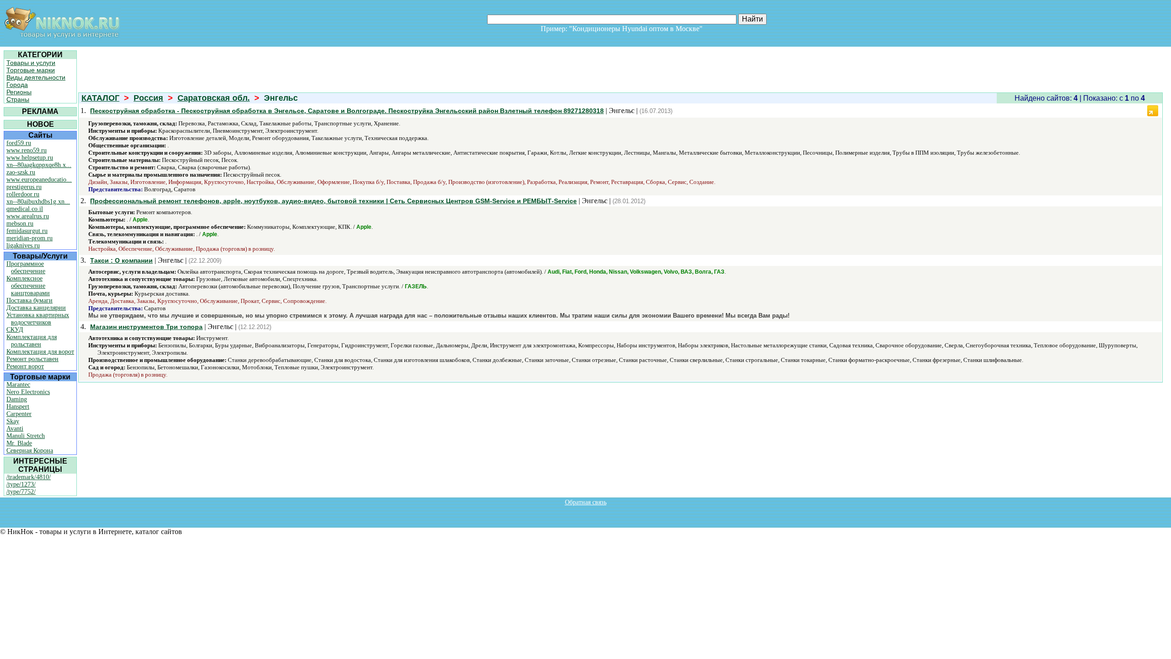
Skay (12, 421)
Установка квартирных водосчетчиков (37, 319)
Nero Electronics (28, 392)
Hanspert (17, 406)
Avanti (14, 428)
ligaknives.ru (23, 245)
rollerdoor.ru (22, 194)
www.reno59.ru (26, 150)
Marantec (18, 384)
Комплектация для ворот (40, 351)
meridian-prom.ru (29, 238)
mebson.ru (19, 223)
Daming (16, 399)
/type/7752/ (21, 491)
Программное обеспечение (25, 267)
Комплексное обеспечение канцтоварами (28, 286)
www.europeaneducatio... (39, 179)
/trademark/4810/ (28, 477)
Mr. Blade (19, 443)
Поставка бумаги (29, 300)
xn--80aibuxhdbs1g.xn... (38, 201)
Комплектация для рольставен (31, 341)
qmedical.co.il (24, 208)
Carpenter (19, 414)
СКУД (14, 329)
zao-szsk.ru (20, 172)
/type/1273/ (21, 484)
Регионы (19, 92)
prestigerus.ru (24, 187)
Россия (148, 98)
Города (17, 84)
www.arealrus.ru (27, 216)
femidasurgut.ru (27, 230)
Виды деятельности (35, 77)
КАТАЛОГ (100, 98)
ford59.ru (18, 143)
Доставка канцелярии (36, 307)
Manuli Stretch (25, 435)
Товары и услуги (30, 62)
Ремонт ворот (25, 366)
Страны (17, 99)
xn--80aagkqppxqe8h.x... (38, 165)
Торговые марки (30, 70)
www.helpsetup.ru (29, 157)
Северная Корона (29, 450)
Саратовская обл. (213, 98)
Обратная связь (586, 502)
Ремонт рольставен (32, 359)
